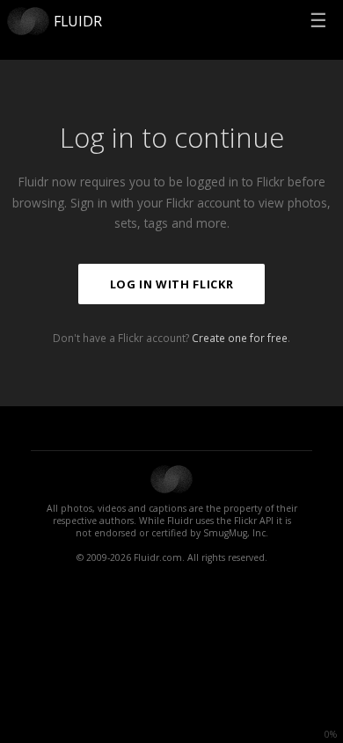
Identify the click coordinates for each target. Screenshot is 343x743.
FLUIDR (78, 21)
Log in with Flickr (172, 284)
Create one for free (240, 338)
